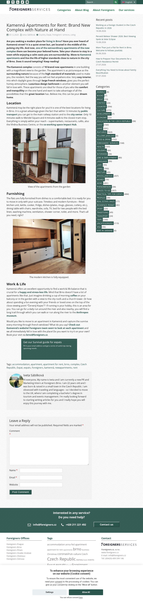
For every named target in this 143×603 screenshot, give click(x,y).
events (91, 559)
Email (13, 477)
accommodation (21, 364)
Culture (101, 110)
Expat (49, 34)
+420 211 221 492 (76, 524)
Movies (100, 179)
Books (100, 95)
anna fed (70, 544)
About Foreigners (104, 10)
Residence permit (106, 205)
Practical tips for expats (110, 194)
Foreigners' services (61, 34)
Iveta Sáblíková (28, 34)
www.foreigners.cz (110, 552)
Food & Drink (104, 139)
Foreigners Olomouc (16, 556)
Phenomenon (104, 186)
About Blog (82, 10)
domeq (79, 559)
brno (66, 364)
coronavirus (65, 554)
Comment (14, 432)
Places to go (103, 190)
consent (58, 581)
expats (27, 367)
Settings (49, 592)
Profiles (101, 197)
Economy (102, 117)
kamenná (49, 367)
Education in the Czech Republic (114, 121)
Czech (85, 554)
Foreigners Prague (15, 544)
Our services (126, 10)
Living (73, 34)
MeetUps (101, 172)
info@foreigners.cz (44, 524)
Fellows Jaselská (106, 135)
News (99, 183)
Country (42, 34)
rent (75, 367)
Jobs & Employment (107, 157)
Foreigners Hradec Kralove (19, 553)
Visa (99, 227)
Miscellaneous (105, 175)
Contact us (106, 524)
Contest (101, 103)
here (81, 598)
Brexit (100, 99)
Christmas (52, 554)
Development (104, 113)
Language (102, 161)
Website (13, 484)
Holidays (101, 150)
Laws (99, 165)
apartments (67, 550)
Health (100, 146)
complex (75, 364)
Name (13, 470)
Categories (64, 10)
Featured (101, 132)
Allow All (86, 592)
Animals (101, 92)
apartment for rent (53, 364)
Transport (102, 216)
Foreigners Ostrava (15, 559)
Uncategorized (105, 223)
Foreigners (37, 367)
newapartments (63, 367)
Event (100, 124)
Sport (100, 208)
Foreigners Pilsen (15, 550)
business (85, 549)
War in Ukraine (105, 230)
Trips (99, 219)
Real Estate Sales (106, 201)
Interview (102, 154)
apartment (36, 364)
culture (77, 554)
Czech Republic (61, 559)
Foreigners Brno (14, 547)
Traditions (102, 212)
